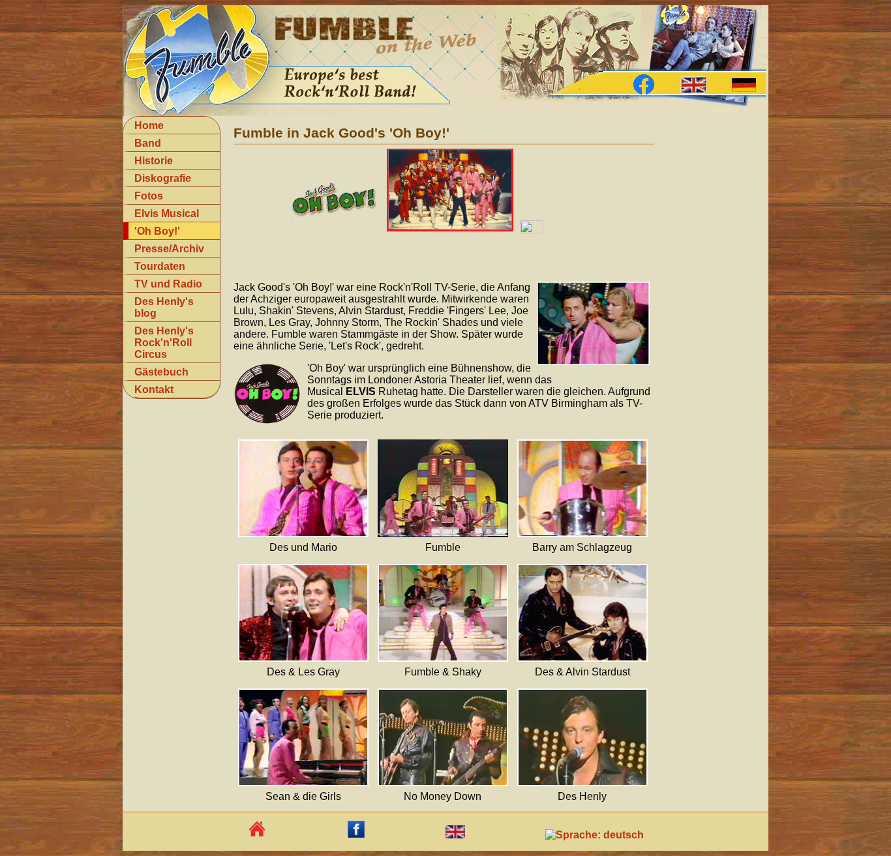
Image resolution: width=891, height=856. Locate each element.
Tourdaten (159, 266)
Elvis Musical (166, 213)
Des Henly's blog (164, 307)
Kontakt (154, 389)
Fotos (148, 195)
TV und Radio (168, 283)
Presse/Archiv (169, 248)
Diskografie (162, 178)
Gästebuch (161, 371)
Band (147, 143)
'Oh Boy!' (157, 231)
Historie (153, 160)
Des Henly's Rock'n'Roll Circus (164, 342)
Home (149, 125)
